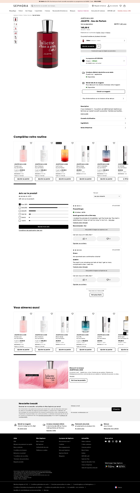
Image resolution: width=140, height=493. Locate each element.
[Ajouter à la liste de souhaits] (31, 143)
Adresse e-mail (75, 406)
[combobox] (107, 196)
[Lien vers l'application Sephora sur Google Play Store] (110, 466)
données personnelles (45, 415)
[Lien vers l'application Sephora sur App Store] (121, 466)
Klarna (108, 32)
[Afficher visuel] (16, 19)
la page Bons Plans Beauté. (45, 472)
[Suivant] (124, 163)
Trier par (95, 193)
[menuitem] (99, 6)
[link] (43, 227)
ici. (50, 471)
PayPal (98, 32)
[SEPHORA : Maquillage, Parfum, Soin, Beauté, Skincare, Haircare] (21, 6)
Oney (102, 32)
